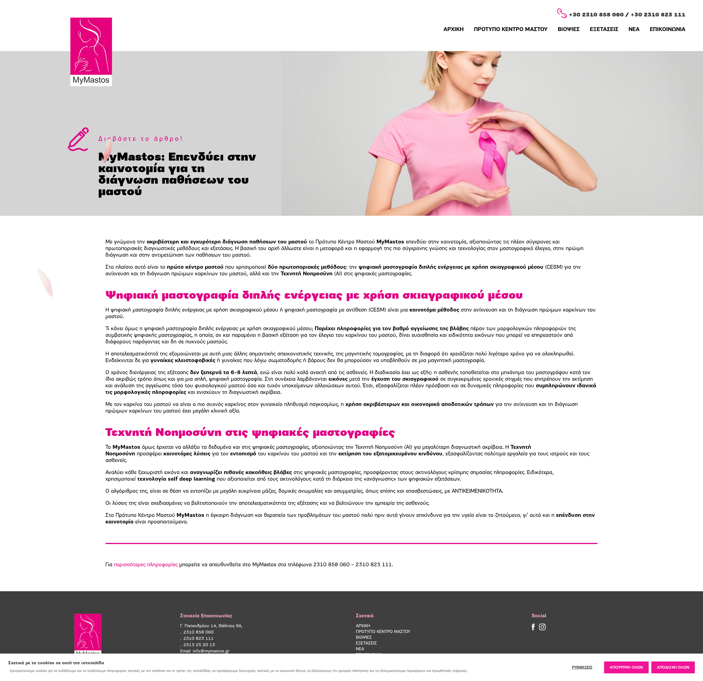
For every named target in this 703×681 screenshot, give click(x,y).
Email (185, 651)
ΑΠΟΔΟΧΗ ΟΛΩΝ (673, 667)
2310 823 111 (198, 639)
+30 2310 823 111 (658, 15)
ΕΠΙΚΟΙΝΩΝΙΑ (667, 29)
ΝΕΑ (634, 29)
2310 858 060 (198, 632)
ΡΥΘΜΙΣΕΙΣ (582, 667)
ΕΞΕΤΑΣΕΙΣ (604, 29)
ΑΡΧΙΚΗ (453, 29)
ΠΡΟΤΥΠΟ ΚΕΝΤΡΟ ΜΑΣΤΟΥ (511, 29)
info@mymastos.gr (211, 651)
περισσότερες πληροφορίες (146, 565)
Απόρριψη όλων (626, 667)
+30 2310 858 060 (596, 15)
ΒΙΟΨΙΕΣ (569, 29)
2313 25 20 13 (199, 645)
